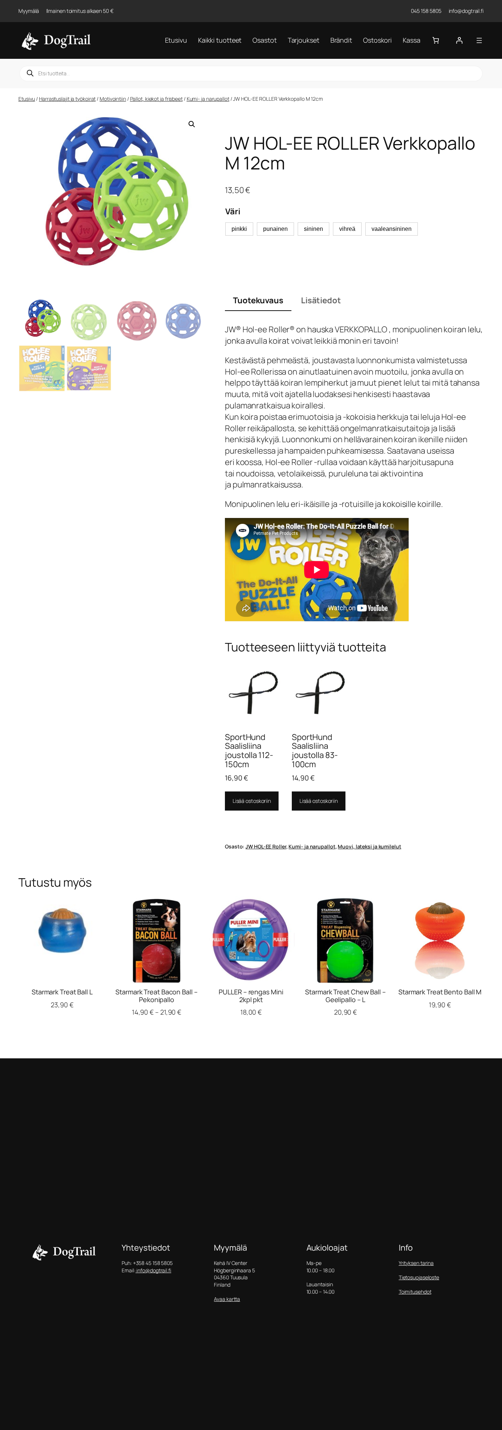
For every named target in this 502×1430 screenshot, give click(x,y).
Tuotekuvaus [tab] (258, 300)
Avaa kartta (227, 1298)
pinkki (239, 229)
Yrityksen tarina (416, 1262)
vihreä (347, 229)
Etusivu (26, 98)
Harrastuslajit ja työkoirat (67, 98)
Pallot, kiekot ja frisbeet (156, 98)
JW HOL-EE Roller (265, 846)
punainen (275, 229)
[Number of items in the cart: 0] (435, 40)
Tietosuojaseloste (419, 1277)
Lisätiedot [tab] (321, 300)
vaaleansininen (392, 229)
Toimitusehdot (415, 1291)
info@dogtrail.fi (153, 1270)
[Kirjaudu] (459, 40)
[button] (191, 124)
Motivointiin (113, 98)
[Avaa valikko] (479, 40)
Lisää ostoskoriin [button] (252, 800)
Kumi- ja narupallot (208, 98)
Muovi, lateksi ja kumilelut (369, 846)
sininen (313, 229)
